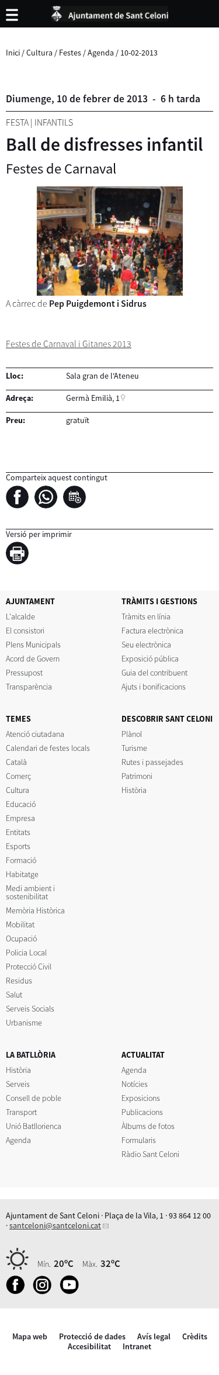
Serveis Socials (30, 1008)
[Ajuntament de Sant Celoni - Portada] (109, 11)
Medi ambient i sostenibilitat (30, 892)
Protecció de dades (92, 1336)
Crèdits (194, 1336)
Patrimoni (136, 776)
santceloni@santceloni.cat (55, 1225)
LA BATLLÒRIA (30, 1055)
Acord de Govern (33, 658)
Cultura (39, 52)
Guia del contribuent (154, 672)
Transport (21, 1112)
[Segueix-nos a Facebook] (18, 1291)
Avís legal (154, 1336)
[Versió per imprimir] (20, 555)
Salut (14, 994)
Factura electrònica (152, 630)
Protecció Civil (28, 966)
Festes (70, 52)
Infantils (53, 122)
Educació (21, 804)
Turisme (134, 748)
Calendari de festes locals (48, 748)
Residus (19, 980)
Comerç (18, 776)
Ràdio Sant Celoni (150, 1154)
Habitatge (22, 874)
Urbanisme (24, 1022)
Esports (18, 846)
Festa (17, 122)
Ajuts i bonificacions (153, 686)
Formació (21, 860)
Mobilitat (20, 924)
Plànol (131, 734)
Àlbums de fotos (148, 1126)
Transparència (29, 686)
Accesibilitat (89, 1346)
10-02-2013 (139, 52)
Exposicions (140, 1098)
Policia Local (26, 952)
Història (134, 790)
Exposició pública (150, 658)
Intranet (137, 1346)
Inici (13, 52)
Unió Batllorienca (33, 1126)
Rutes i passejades (152, 762)
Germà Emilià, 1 (93, 398)
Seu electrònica (146, 644)
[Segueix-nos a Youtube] (72, 1291)
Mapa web (29, 1336)
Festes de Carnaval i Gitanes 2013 (68, 343)
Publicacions (142, 1112)
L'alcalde (20, 616)
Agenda (101, 52)
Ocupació (21, 938)
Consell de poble (33, 1098)
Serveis (18, 1084)
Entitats (18, 832)
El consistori (25, 630)
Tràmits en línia (146, 616)
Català (16, 762)
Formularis (138, 1140)
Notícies (134, 1084)
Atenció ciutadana (35, 734)
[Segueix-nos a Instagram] (45, 1291)
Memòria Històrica (35, 910)
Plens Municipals (33, 644)
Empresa (20, 818)
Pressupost (24, 672)
